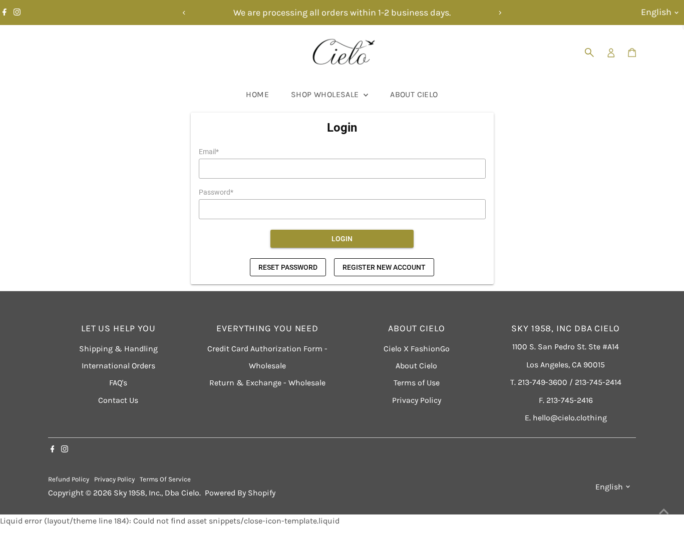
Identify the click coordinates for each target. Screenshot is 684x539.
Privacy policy (114, 479)
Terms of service (165, 479)
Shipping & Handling (118, 348)
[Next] (500, 13)
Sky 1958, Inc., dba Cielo (156, 492)
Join (573, 467)
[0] (632, 52)
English (656, 12)
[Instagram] (17, 13)
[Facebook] (4, 13)
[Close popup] (662, 383)
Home (257, 94)
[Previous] (184, 13)
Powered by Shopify (240, 492)
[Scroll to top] (664, 511)
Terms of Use (417, 382)
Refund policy (68, 479)
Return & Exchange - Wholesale (267, 382)
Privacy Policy (416, 400)
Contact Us (118, 400)
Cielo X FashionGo (417, 348)
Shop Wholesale (326, 94)
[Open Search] (589, 52)
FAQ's (118, 382)
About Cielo (414, 94)
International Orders (118, 365)
